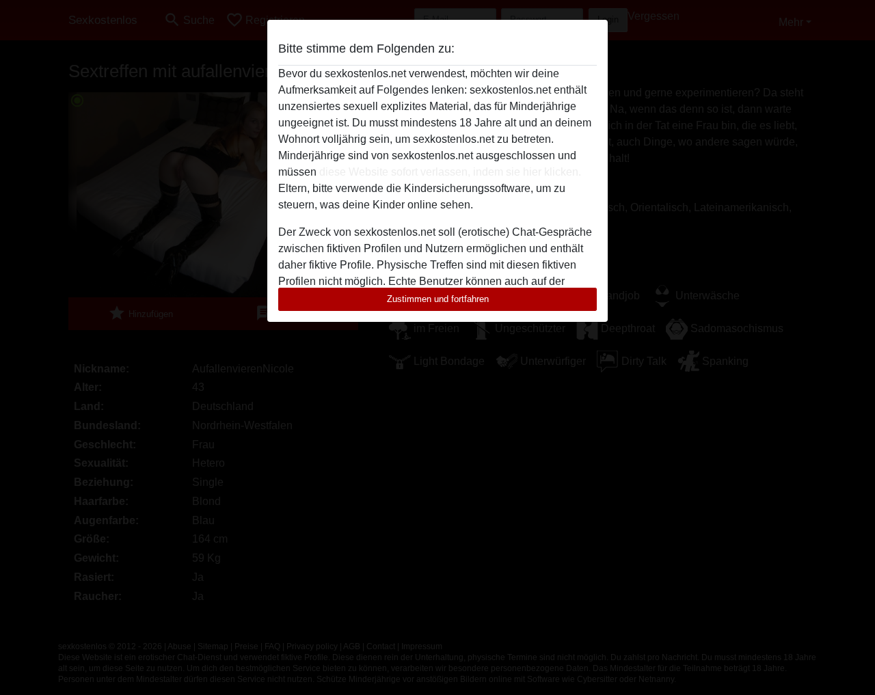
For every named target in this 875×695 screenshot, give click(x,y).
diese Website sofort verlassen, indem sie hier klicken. (450, 172)
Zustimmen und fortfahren (438, 299)
